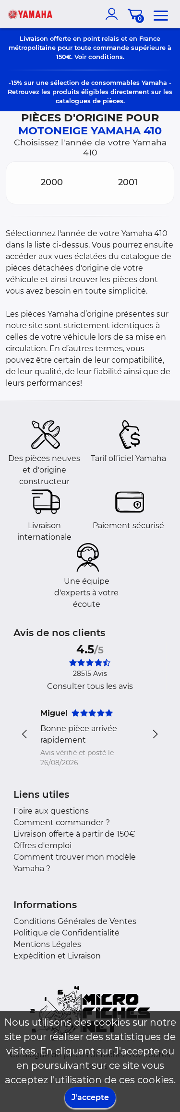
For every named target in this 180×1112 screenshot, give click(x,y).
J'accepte (90, 1097)
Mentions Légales (47, 944)
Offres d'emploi (42, 845)
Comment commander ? (61, 822)
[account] (114, 14)
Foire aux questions (51, 811)
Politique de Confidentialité (66, 932)
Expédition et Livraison (57, 955)
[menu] (161, 14)
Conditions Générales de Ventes (74, 921)
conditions (105, 56)
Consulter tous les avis (90, 686)
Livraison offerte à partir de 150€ (74, 834)
